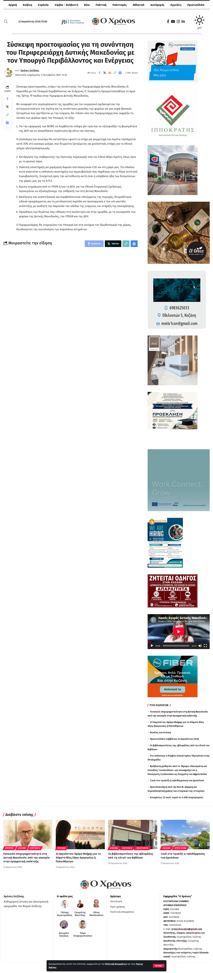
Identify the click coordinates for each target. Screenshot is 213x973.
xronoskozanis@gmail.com (186, 929)
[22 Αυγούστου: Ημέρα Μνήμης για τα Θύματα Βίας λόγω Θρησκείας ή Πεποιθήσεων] (80, 834)
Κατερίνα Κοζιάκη (64, 934)
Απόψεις (9, 848)
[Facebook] (168, 21)
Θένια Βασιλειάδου (96, 914)
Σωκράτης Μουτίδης (80, 914)
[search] (5, 21)
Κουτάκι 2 (35, 848)
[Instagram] (178, 21)
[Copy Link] (115, 72)
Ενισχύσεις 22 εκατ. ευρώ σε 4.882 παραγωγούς (176, 797)
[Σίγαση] (200, 645)
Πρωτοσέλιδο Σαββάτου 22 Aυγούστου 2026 (174, 739)
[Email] (109, 72)
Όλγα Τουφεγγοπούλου (82, 934)
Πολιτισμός (142, 848)
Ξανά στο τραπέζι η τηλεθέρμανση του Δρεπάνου (177, 780)
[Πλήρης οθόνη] (205, 645)
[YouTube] (173, 21)
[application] (179, 631)
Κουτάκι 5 (127, 848)
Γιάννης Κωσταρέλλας (64, 914)
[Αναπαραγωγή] (152, 645)
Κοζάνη (22, 848)
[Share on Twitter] (104, 72)
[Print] (120, 72)
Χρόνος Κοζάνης (29, 70)
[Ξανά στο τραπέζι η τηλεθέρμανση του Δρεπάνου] (185, 834)
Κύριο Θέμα (180, 848)
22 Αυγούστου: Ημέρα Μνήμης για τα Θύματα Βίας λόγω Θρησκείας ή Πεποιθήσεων (78, 857)
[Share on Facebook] (99, 72)
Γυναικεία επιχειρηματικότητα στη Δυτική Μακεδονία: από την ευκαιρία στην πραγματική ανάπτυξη (26, 857)
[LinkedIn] (183, 21)
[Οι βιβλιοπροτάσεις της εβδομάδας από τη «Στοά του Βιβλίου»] (132, 834)
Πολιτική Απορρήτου (116, 964)
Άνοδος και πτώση (160, 732)
